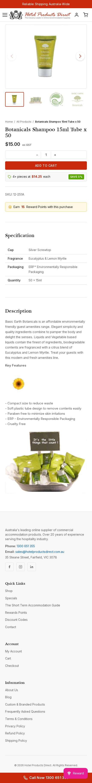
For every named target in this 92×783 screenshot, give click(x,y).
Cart (8, 658)
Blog (8, 697)
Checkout (12, 665)
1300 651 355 (26, 546)
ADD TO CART (46, 165)
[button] (80, 56)
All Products (23, 121)
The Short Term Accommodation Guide (32, 605)
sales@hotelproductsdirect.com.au (39, 551)
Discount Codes (16, 619)
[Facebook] (9, 567)
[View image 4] (77, 99)
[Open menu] (5, 14)
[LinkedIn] (31, 567)
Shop (9, 591)
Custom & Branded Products (25, 704)
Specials (11, 598)
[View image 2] (36, 99)
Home (9, 121)
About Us (11, 690)
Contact (10, 627)
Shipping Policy (16, 740)
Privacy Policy (15, 726)
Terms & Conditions (19, 719)
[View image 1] (15, 99)
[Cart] (85, 15)
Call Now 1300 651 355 (49, 777)
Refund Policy (15, 733)
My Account (13, 651)
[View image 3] (56, 99)
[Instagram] (20, 567)
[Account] (76, 15)
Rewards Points (16, 612)
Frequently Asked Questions (25, 711)
